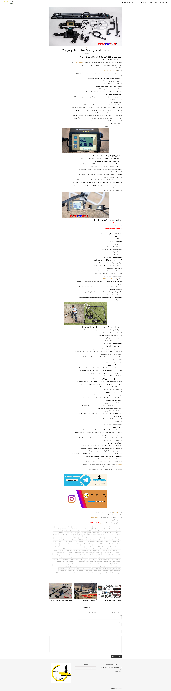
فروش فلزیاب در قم (97, 554)
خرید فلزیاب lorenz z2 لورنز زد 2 (85, 537)
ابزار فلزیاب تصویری (75, 526)
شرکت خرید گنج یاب (56, 546)
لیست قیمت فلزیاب (74, 572)
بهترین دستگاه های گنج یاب (86, 532)
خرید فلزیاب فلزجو (108, 541)
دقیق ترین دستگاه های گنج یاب (90, 546)
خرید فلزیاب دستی (80, 539)
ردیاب (150, 2)
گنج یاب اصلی (88, 572)
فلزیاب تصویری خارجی (93, 559)
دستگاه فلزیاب (117, 545)
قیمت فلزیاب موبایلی (62, 570)
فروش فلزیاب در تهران (60, 552)
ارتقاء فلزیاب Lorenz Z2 (86, 528)
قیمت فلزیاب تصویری (116, 568)
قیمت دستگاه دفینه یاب (78, 564)
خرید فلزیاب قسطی (99, 541)
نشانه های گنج (144, 2)
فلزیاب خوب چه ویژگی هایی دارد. (72, 563)
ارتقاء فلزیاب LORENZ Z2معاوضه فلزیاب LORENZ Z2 (71, 528)
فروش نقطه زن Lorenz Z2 (60, 555)
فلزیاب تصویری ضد (98, 561)
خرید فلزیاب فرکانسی (116, 541)
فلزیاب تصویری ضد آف (89, 561)
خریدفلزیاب (78, 543)
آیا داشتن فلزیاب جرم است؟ (89, 600)
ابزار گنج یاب (68, 526)
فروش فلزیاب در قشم (106, 554)
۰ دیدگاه (114, 577)
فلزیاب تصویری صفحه (116, 561)
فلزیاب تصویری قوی (117, 563)
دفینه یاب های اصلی (69, 545)
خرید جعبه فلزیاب (87, 536)
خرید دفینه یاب (107, 537)
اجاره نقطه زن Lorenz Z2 (96, 528)
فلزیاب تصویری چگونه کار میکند (104, 559)
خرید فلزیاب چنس (57, 537)
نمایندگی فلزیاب (117, 573)
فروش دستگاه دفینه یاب (97, 550)
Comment (119, 635)
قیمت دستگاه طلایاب (68, 564)
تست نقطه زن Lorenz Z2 (58, 532)
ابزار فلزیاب (83, 526)
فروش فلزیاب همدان (87, 555)
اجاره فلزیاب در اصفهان (116, 528)
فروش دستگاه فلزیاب (87, 550)
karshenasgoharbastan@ (102, 520)
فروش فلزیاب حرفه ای (90, 552)
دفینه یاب (82, 545)
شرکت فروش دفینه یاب (116, 548)
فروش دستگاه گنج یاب (77, 550)
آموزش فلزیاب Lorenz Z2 (116, 526)
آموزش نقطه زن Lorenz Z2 (104, 526)
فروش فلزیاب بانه (99, 552)
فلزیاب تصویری (55, 557)
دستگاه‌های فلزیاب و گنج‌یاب (79, 62)
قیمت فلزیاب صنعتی (97, 570)
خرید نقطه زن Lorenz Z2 (109, 543)
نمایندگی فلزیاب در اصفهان (108, 573)
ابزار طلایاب (89, 526)
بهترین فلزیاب (77, 532)
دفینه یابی (62, 545)
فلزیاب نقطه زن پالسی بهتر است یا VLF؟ (61, 600)
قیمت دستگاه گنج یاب (116, 566)
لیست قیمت (130, 2)
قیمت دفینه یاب (108, 566)
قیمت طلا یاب (101, 566)
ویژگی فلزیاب (99, 573)
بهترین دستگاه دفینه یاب (61, 530)
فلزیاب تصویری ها (100, 563)
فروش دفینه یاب (69, 550)
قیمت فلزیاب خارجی (80, 568)
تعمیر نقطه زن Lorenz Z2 (63, 534)
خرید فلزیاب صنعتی (62, 539)
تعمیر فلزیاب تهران (101, 534)
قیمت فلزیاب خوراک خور (62, 568)
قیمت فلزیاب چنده (98, 568)
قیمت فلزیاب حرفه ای (89, 568)
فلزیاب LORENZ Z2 (110, 279)
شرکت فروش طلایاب (106, 548)
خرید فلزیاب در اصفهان (107, 539)
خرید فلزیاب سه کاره (70, 539)
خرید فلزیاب (102, 523)
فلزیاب (155, 2)
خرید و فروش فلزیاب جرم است (87, 543)
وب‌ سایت (119, 628)
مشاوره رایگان (116, 512)
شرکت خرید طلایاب (65, 546)
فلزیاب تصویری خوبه (74, 559)
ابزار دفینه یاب (95, 526)
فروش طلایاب (61, 550)
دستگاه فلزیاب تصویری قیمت (99, 545)
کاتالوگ (136, 2)
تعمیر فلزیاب (118, 534)
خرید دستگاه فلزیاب (69, 536)
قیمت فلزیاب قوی (71, 570)
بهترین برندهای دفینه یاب (91, 530)
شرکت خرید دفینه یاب (74, 546)
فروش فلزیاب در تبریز (69, 552)
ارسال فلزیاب (119, 464)
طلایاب (74, 548)
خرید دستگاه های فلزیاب (116, 537)
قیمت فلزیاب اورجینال (71, 566)
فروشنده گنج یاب (101, 557)
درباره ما (124, 2)
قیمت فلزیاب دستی (117, 570)
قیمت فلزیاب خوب (71, 568)
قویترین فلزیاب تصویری (88, 564)
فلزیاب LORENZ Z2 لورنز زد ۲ (110, 70)
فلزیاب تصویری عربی (80, 561)
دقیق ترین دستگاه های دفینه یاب (115, 546)
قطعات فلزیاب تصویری (98, 564)
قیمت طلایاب (94, 566)
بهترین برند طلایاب (108, 530)
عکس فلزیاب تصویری (116, 550)
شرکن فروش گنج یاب (81, 548)
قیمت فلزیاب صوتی (88, 570)
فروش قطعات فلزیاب (78, 555)
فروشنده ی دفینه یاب (93, 557)
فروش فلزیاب (54, 550)
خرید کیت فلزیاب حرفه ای (58, 541)
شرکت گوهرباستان (109, 458)
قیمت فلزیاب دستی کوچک (107, 570)
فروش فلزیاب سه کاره (57, 554)
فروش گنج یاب (69, 555)
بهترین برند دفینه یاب (116, 530)
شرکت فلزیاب (98, 548)
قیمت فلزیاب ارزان (80, 566)
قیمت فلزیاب (88, 566)
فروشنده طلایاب (109, 557)
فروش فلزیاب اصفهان (107, 552)
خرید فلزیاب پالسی (74, 537)
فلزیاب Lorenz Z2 (63, 557)
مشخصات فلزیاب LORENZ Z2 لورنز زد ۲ (62, 572)
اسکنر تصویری (57, 528)
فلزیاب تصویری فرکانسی (70, 561)
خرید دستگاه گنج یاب (60, 536)
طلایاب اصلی (69, 548)
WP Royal (113, 688)
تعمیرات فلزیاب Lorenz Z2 (115, 536)
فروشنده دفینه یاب (117, 557)
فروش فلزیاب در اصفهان (79, 552)
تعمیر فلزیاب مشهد (73, 534)
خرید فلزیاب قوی (91, 541)
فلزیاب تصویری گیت (108, 563)
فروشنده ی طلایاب (84, 557)
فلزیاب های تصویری (107, 564)
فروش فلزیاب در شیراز (116, 554)
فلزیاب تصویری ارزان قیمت (115, 559)
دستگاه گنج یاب (89, 545)
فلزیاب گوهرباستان (62, 563)
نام (121, 615)
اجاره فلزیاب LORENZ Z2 (59, 526)
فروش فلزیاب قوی (109, 555)
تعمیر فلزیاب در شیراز (82, 534)
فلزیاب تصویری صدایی (57, 559)
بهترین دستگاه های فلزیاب (97, 532)
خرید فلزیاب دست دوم (88, 539)
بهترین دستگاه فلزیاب (116, 532)
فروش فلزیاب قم (117, 555)
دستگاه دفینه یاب (71, 543)
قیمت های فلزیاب (100, 572)
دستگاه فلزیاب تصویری (109, 545)
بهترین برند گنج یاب (100, 530)
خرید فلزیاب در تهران (97, 539)
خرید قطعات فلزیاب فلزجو (69, 541)
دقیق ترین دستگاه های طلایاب (103, 546)
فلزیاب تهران (82, 563)
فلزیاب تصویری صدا (66, 559)
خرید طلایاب (101, 537)
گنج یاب (93, 572)
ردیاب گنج (81, 546)
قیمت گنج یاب (107, 572)
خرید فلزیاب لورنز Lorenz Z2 (81, 541)
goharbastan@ (94, 517)
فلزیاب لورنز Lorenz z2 (116, 564)
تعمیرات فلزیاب (54, 534)
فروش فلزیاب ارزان (117, 552)
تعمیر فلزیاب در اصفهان (92, 534)
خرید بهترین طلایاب (95, 536)
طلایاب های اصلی (62, 548)
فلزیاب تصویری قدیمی (60, 561)
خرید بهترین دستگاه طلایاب (104, 536)
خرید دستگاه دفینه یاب (78, 536)
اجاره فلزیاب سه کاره (106, 528)
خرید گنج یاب (118, 543)
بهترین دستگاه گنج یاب (107, 532)
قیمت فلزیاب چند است (107, 568)
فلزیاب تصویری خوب (83, 559)
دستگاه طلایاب (53, 543)
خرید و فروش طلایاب (162, 2)
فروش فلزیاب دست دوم (78, 554)
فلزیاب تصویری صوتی (107, 561)
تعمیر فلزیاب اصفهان (110, 534)
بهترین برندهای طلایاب (80, 530)
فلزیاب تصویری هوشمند (91, 563)
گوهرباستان (81, 572)
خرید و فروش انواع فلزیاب (99, 543)
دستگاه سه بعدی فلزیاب (62, 543)
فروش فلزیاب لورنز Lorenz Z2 (98, 555)
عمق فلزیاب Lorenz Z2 (107, 550)
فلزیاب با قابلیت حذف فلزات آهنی (112, 600)
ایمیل (120, 622)
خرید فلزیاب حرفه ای (116, 539)
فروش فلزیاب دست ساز (67, 554)
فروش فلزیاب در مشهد (88, 554)
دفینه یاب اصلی (76, 545)
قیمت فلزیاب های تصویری (116, 572)
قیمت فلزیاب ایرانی (62, 566)
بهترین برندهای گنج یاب (71, 530)
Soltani (117, 577)
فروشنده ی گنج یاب (75, 557)
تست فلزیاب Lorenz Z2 (69, 532)
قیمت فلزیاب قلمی (80, 570)
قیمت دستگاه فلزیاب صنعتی (58, 564)
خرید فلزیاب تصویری (65, 537)
